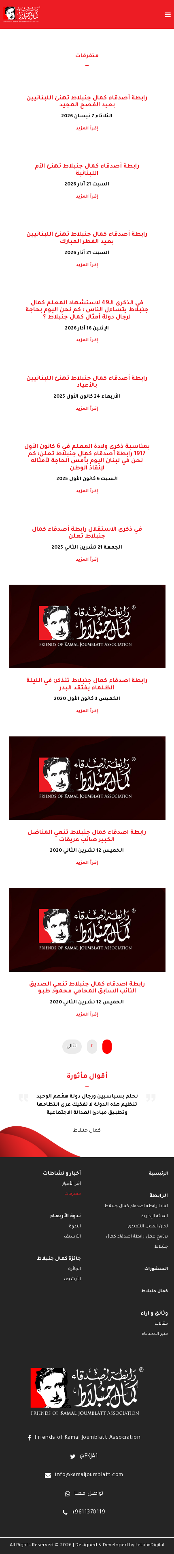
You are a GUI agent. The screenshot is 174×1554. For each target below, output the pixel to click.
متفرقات (72, 1194)
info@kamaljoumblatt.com (89, 1475)
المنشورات (156, 1269)
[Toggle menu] (107, 14)
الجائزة (74, 1269)
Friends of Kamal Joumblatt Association (87, 1438)
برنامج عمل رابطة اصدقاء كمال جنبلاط (137, 1241)
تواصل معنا (88, 1494)
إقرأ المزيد (87, 128)
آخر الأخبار (71, 1184)
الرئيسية (158, 1173)
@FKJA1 (89, 1456)
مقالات (161, 1324)
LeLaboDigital (150, 1545)
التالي (72, 1046)
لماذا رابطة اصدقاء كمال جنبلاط (136, 1206)
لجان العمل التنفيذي (147, 1226)
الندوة (75, 1226)
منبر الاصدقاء (155, 1334)
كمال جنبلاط (154, 1291)
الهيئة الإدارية (155, 1216)
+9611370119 (88, 1512)
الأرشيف (72, 1236)
